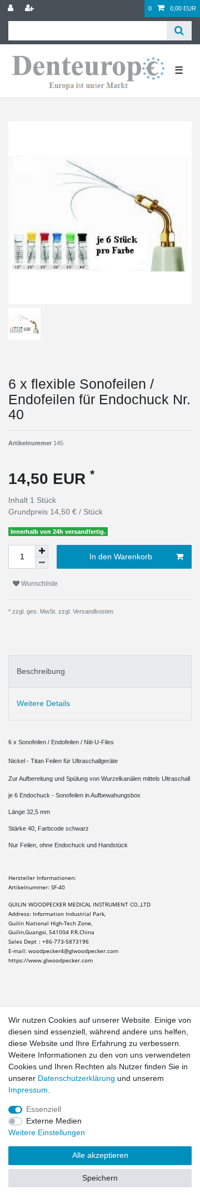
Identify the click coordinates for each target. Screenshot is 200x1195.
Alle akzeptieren (100, 1155)
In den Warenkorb (120, 556)
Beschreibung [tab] (41, 671)
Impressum (28, 1089)
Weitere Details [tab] (43, 703)
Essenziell (43, 1109)
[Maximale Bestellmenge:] (41, 551)
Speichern (100, 1177)
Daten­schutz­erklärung (76, 1078)
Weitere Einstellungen (46, 1132)
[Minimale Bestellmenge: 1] (41, 563)
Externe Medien (54, 1120)
